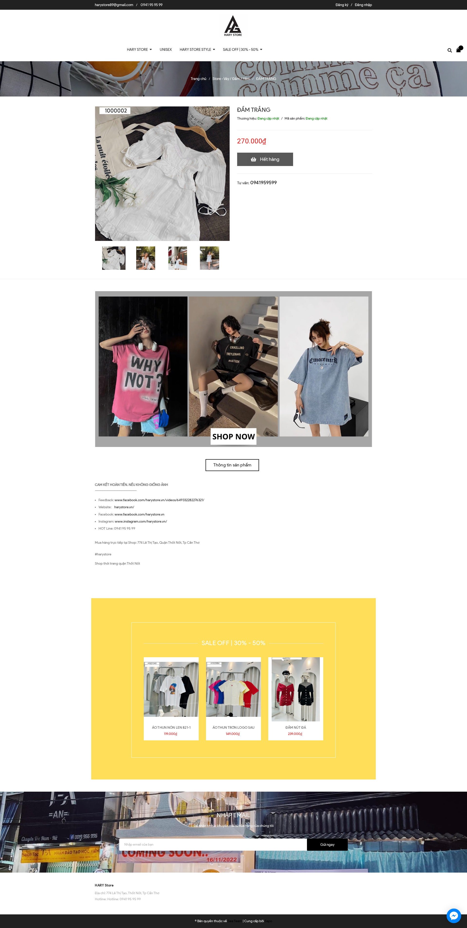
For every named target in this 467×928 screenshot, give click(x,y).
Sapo (268, 921)
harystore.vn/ (124, 507)
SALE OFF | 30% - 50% (233, 643)
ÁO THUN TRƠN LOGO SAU (234, 728)
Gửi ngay (327, 844)
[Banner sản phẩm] (233, 369)
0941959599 (263, 182)
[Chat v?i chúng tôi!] (454, 916)
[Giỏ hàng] (459, 49)
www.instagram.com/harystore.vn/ (141, 521)
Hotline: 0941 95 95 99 (124, 899)
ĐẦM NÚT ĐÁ (296, 728)
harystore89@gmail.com (114, 5)
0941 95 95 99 (151, 5)
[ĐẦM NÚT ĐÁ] (295, 689)
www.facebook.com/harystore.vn (139, 514)
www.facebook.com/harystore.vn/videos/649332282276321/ (159, 500)
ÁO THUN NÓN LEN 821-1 (171, 728)
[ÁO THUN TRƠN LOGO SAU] (233, 689)
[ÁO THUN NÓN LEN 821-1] (171, 689)
